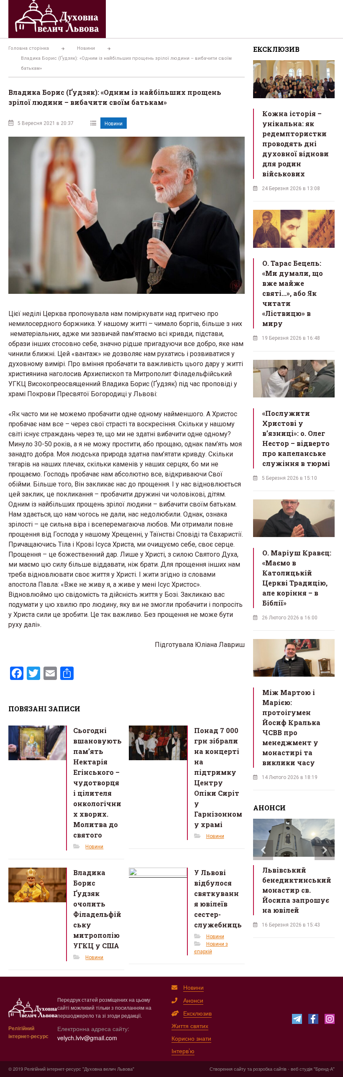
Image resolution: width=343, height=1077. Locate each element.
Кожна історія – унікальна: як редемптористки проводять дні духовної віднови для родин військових (295, 143)
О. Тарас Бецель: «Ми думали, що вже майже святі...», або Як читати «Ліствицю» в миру (292, 293)
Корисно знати (191, 1038)
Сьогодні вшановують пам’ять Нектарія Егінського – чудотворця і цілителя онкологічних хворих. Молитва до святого (97, 782)
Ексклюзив (197, 1013)
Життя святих (190, 1025)
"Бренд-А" (324, 1068)
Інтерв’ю (183, 1050)
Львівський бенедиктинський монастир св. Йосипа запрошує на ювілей (296, 890)
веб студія (301, 1068)
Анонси (193, 1000)
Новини (114, 124)
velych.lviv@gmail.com (87, 1038)
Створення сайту (228, 1068)
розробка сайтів (270, 1068)
